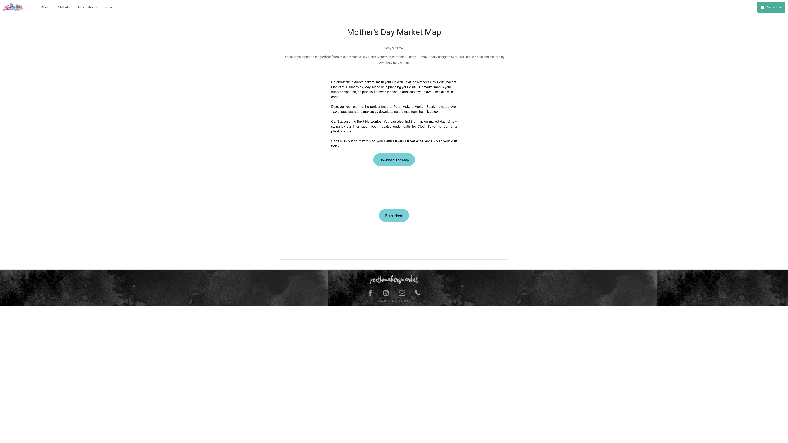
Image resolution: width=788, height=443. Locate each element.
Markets (64, 7)
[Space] (18, 7)
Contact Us (773, 7)
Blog (106, 7)
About (45, 7)
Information (86, 7)
